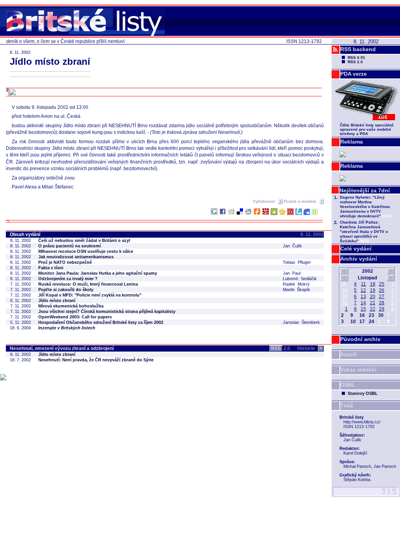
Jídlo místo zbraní (56, 300)
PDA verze (353, 74)
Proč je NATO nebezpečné (65, 262)
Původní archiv (360, 339)
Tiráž (346, 405)
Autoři (348, 354)
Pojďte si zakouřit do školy (65, 289)
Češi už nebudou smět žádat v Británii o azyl (84, 240)
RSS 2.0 (355, 62)
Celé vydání (355, 248)
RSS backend (358, 49)
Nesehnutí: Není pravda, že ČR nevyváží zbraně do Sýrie (96, 359)
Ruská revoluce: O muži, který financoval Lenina (88, 284)
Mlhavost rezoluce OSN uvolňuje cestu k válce (85, 251)
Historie (309, 348)
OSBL (347, 385)
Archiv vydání (358, 259)
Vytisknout (264, 201)
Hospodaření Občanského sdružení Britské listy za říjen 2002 (100, 322)
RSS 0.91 (356, 57)
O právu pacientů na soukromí (69, 245)
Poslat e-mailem (301, 201)
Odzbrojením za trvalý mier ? (68, 278)
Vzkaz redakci (358, 369)
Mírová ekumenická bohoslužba (71, 306)
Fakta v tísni (50, 267)
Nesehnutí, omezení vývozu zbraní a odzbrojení (62, 348)
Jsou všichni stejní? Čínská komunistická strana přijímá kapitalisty (106, 311)
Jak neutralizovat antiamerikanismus (76, 256)
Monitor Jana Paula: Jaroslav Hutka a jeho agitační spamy (97, 273)
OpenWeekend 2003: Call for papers (75, 316)
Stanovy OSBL (363, 393)
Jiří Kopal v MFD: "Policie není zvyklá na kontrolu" (89, 295)
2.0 (280, 348)
